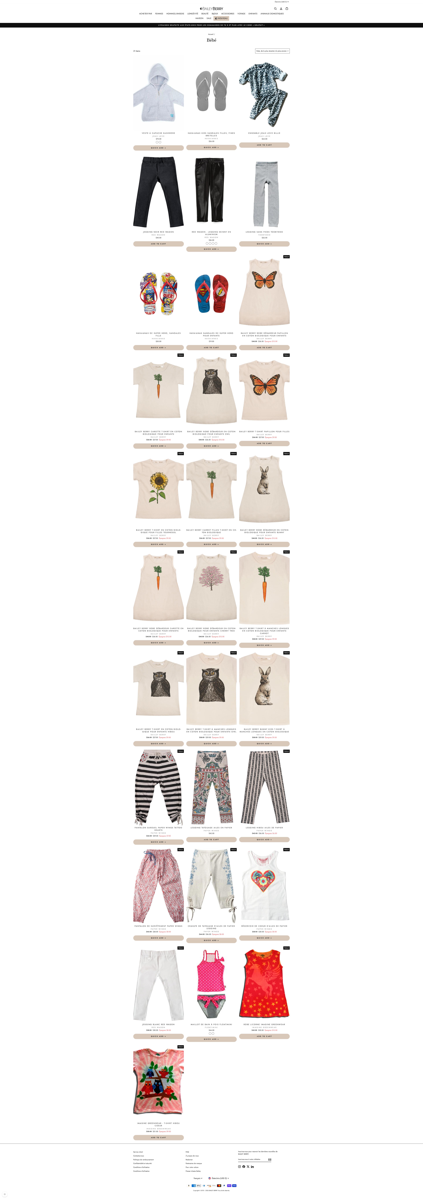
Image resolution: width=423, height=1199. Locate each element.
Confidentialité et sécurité (142, 1163)
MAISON (199, 18)
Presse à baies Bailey (193, 1171)
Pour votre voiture (192, 1167)
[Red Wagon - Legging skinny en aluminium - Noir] (207, 243)
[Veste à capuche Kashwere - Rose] (160, 142)
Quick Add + (158, 148)
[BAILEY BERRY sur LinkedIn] (252, 1166)
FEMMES (159, 13)
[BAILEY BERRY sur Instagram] (239, 1166)
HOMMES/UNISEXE (175, 13)
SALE (209, 18)
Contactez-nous (138, 1156)
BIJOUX (215, 13)
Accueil (210, 34)
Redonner (189, 1159)
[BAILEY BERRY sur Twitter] (248, 1166)
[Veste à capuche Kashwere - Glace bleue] (157, 142)
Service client (138, 1152)
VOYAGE (241, 13)
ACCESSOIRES (227, 13)
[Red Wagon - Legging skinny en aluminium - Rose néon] (213, 243)
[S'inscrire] (269, 1159)
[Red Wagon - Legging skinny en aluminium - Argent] (216, 243)
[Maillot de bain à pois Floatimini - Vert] (213, 1033)
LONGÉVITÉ (192, 13)
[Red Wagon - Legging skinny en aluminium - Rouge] (210, 243)
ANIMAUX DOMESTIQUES (272, 13)
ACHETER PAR (145, 13)
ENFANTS (253, 13)
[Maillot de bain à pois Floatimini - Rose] (210, 1033)
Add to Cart (264, 145)
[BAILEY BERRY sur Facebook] (243, 1166)
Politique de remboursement (143, 1159)
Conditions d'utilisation (141, 1167)
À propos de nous (192, 1156)
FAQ (187, 1152)
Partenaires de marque (194, 1163)
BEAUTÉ (205, 13)
